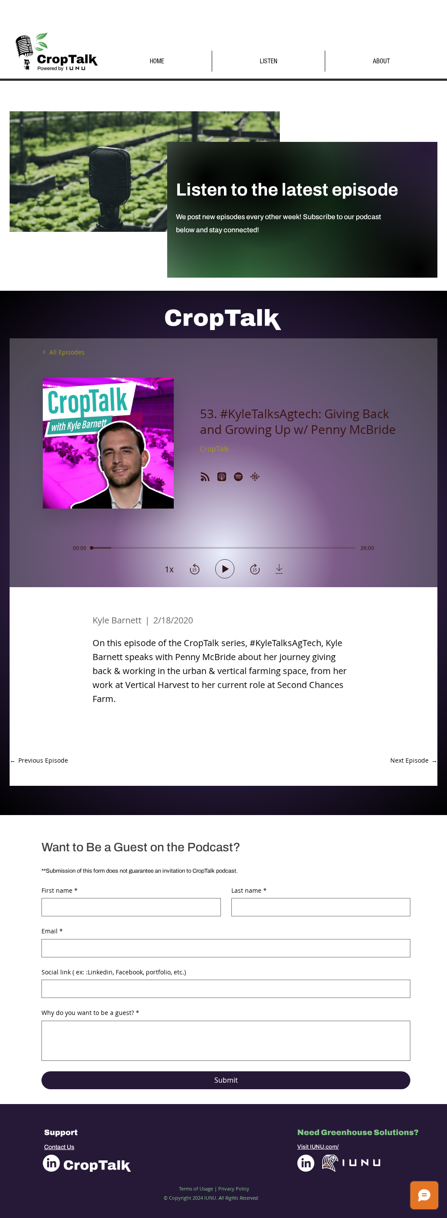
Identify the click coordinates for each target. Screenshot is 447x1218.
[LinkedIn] (51, 1163)
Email (52, 931)
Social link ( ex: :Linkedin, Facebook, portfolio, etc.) (113, 972)
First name (59, 890)
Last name (249, 890)
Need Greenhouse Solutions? (358, 1132)
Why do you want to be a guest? (90, 1012)
